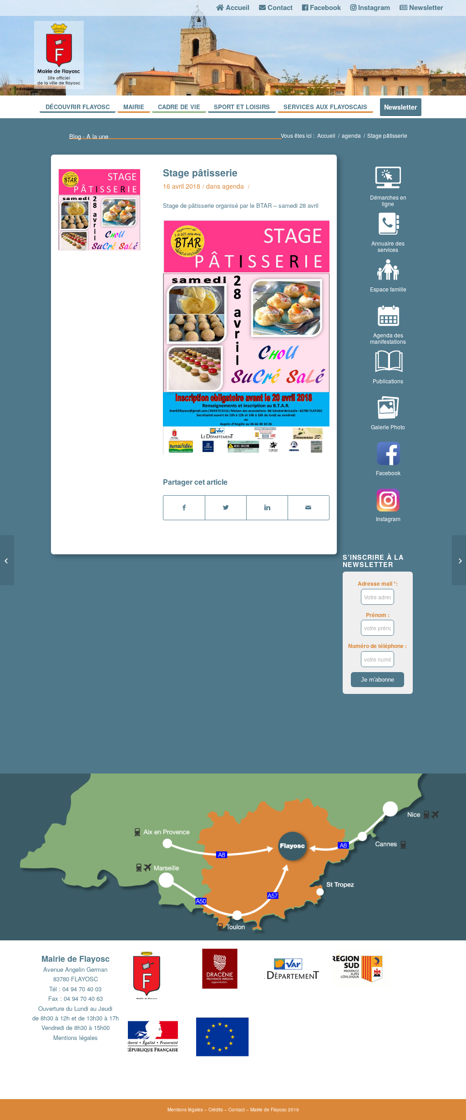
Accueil (326, 135)
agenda (351, 135)
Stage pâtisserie (200, 172)
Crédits (215, 1109)
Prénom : (378, 615)
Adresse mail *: (378, 584)
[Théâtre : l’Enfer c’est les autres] (7, 560)
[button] (162, 979)
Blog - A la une (88, 136)
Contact (236, 1109)
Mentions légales (75, 1037)
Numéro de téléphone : (377, 646)
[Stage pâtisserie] (99, 210)
